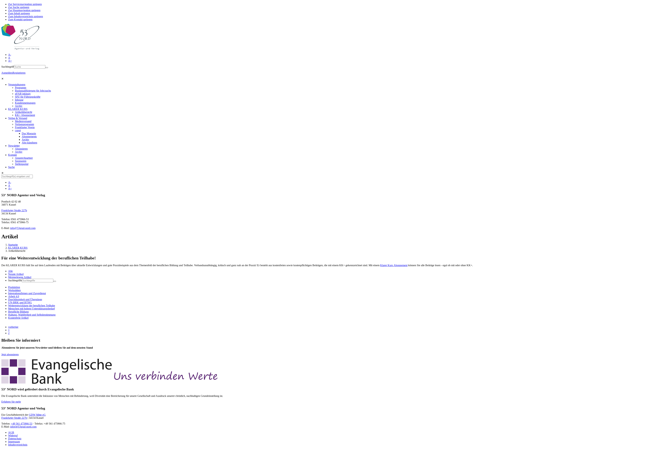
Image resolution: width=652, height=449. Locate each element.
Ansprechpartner (24, 157)
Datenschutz (14, 438)
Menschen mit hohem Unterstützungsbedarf (31, 308)
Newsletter (14, 145)
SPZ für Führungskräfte (27, 96)
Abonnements (29, 136)
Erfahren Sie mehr (11, 401)
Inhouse (19, 99)
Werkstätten (14, 290)
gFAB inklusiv (23, 93)
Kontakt (12, 154)
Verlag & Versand (17, 118)
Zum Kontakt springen (20, 19)
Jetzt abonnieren (10, 354)
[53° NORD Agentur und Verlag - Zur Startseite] (20, 48)
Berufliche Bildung (18, 311)
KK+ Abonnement (25, 115)
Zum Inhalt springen (19, 13)
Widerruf (13, 435)
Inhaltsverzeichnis (17, 444)
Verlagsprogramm (24, 124)
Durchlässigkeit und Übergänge (25, 299)
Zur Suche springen (18, 7)
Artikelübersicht (23, 112)
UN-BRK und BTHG (20, 302)
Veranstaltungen (16, 84)
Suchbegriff (7, 66)
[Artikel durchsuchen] (54, 281)
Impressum (14, 441)
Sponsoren (20, 161)
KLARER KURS (18, 109)
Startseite (13, 244)
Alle (10, 271)
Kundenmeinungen (25, 102)
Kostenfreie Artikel (18, 317)
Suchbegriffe (15, 280)
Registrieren (19, 72)
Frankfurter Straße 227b (14, 210)
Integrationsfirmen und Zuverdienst (27, 293)
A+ (10, 60)
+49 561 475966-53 (21, 423)
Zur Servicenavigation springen (25, 4)
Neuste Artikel (16, 274)
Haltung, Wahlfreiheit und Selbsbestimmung (32, 314)
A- (9, 54)
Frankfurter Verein (25, 127)
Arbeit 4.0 (13, 296)
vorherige (13, 326)
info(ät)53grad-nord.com (23, 426)
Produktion (14, 287)
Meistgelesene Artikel (19, 277)
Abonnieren (21, 148)
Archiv (18, 105)
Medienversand (23, 121)
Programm (20, 87)
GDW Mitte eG (37, 414)
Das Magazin (29, 133)
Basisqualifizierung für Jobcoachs (33, 90)
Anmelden (7, 72)
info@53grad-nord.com (22, 228)
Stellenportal (21, 164)
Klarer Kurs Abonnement (394, 265)
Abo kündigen (29, 142)
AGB (11, 432)
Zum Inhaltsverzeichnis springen (25, 16)
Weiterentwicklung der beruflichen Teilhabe (31, 305)
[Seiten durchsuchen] (46, 67)
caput (18, 130)
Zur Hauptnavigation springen (24, 10)
